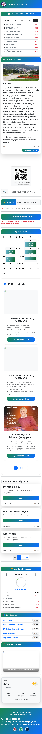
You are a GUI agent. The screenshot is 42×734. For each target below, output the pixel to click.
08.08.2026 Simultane (30, 252)
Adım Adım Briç (9, 633)
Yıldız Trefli (7, 620)
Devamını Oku (22, 339)
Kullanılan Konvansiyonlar (13, 625)
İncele (21, 498)
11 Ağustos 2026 (10, 259)
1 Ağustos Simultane (30, 244)
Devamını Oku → (30, 150)
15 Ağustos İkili (30, 259)
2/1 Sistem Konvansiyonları (13, 629)
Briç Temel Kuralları (10, 638)
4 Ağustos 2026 (10, 252)
